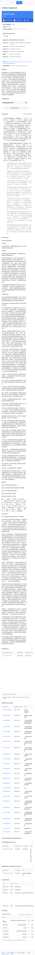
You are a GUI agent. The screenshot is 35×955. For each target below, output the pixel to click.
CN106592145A (6, 823)
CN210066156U (6, 759)
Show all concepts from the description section (14, 940)
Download (22, 914)
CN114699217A (7, 655)
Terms (28, 952)
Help (12, 954)
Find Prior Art (19, 20)
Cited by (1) (8, 61)
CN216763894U (6, 731)
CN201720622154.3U (8, 849)
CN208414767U (6, 807)
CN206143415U (6, 828)
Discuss (25, 65)
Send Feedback (11, 952)
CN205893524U (6, 720)
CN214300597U (6, 818)
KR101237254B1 (7, 788)
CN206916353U (6, 715)
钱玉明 (9, 26)
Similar (27, 20)
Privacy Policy (5, 954)
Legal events (14, 61)
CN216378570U (6, 768)
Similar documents (22, 61)
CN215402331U (6, 801)
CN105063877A (6, 773)
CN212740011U (6, 763)
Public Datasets (21, 952)
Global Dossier (19, 65)
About (3, 952)
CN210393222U (6, 791)
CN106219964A (6, 726)
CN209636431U (6, 778)
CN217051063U (6, 812)
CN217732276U (6, 747)
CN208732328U (6, 796)
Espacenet (12, 65)
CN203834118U (6, 783)
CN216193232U (6, 741)
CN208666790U (6, 754)
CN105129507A (6, 736)
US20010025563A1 (7, 710)
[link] (4, 921)
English (13, 24)
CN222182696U (6, 831)
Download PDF (8, 20)
